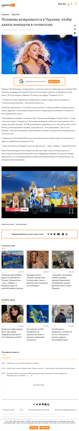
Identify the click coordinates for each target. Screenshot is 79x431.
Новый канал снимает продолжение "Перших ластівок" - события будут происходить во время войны (41, 368)
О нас (21, 410)
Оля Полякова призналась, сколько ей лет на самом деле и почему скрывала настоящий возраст (62, 334)
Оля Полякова (15, 89)
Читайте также (8, 300)
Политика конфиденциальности (65, 410)
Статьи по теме (8, 245)
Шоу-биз (62, 4)
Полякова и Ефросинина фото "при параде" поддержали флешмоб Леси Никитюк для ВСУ (12, 333)
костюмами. (19, 160)
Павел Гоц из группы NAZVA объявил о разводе (22, 363)
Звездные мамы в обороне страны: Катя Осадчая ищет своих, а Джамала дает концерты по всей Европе (37, 280)
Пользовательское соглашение (39, 410)
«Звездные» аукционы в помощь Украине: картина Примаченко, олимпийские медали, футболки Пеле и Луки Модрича (62, 282)
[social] (48, 234)
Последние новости (10, 352)
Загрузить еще (38, 385)
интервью (44, 95)
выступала (62, 150)
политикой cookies (68, 423)
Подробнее (45, 428)
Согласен (34, 428)
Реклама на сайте (9, 410)
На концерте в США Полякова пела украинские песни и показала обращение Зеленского (36, 334)
